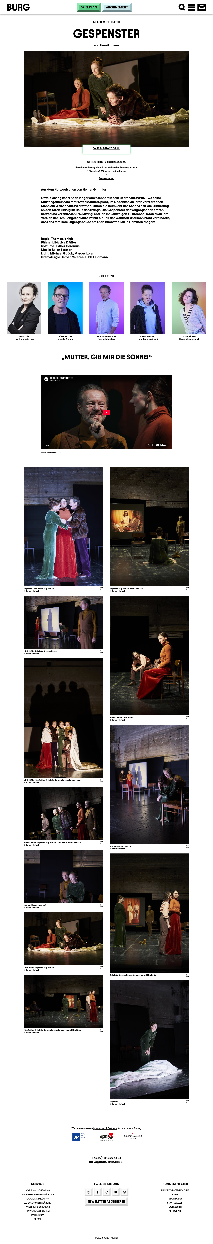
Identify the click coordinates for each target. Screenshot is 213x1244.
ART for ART (175, 1211)
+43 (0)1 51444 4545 (106, 1158)
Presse (37, 1219)
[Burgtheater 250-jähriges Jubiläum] (18, 7)
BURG (175, 1194)
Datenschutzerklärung (38, 1203)
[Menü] (191, 7)
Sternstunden (106, 178)
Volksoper (175, 1207)
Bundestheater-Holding (175, 1190)
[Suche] (181, 7)
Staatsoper (175, 1198)
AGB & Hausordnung (38, 1190)
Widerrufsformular (38, 1207)
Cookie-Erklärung (38, 1198)
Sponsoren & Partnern (105, 1128)
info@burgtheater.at (106, 1162)
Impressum (37, 1215)
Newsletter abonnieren (106, 1201)
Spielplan (89, 7)
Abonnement (117, 7)
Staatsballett (175, 1203)
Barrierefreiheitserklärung (38, 1194)
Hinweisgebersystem (38, 1211)
